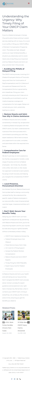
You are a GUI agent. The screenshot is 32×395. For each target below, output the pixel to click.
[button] (3, 322)
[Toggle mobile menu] (29, 3)
